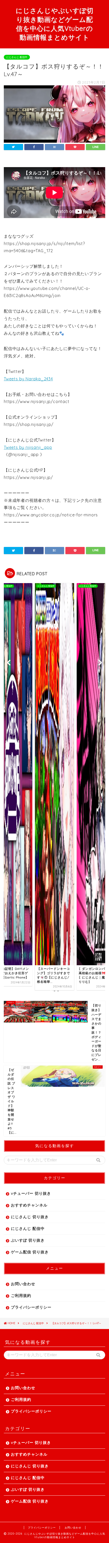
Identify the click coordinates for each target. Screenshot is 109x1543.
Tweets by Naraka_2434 (28, 378)
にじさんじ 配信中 (16, 57)
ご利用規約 (21, 1295)
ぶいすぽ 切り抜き (28, 1240)
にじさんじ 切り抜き (30, 1216)
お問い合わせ (23, 1283)
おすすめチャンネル (29, 1205)
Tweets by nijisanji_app (28, 447)
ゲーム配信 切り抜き (30, 1252)
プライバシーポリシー (31, 1307)
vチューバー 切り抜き (31, 1193)
